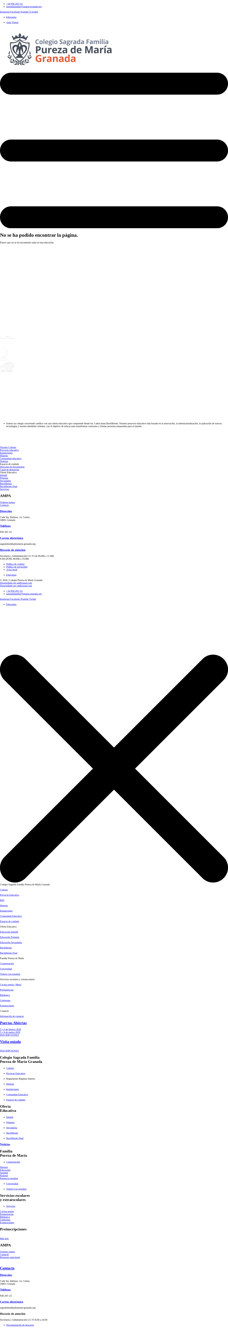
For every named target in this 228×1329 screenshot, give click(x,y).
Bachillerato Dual (8, 953)
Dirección (6, 511)
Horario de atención (12, 550)
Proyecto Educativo (9, 895)
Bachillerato (6, 947)
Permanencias (6, 990)
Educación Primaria (9, 937)
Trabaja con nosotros (10, 974)
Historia (4, 905)
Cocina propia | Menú (10, 984)
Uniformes (5, 1000)
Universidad (6, 968)
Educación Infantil (9, 932)
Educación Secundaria (11, 942)
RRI (2, 900)
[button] (9, 464)
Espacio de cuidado (9, 921)
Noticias (5, 1144)
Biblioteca (5, 995)
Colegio (4, 889)
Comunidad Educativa (11, 916)
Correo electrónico (11, 538)
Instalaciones (6, 911)
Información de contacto (12, 1016)
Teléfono (5, 526)
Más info (4, 1238)
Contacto (7, 1268)
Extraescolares (7, 1005)
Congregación (7, 963)
